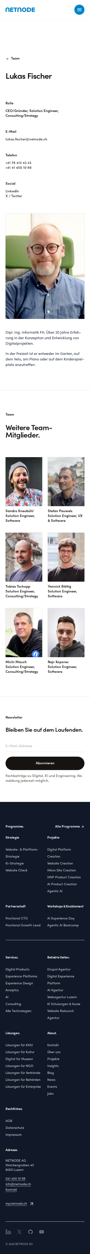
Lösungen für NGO (19, 1066)
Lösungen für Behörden (23, 1080)
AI (7, 997)
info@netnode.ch (18, 1184)
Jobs (50, 1093)
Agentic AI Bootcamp (63, 925)
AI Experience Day (61, 918)
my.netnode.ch (16, 1203)
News (51, 1080)
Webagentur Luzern (62, 997)
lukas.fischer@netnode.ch (26, 139)
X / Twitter (14, 196)
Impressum (14, 1134)
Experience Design (19, 983)
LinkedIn (12, 191)
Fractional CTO (17, 918)
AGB (9, 1121)
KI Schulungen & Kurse (63, 1004)
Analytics (12, 990)
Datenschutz (15, 1128)
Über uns (53, 1052)
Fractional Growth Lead (23, 925)
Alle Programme (67, 826)
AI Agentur (55, 990)
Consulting (13, 1004)
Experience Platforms (21, 976)
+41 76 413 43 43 (18, 163)
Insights (53, 1066)
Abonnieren (45, 763)
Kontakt (53, 1045)
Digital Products (17, 969)
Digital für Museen (19, 1059)
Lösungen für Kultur (20, 1052)
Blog (50, 1073)
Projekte (53, 1059)
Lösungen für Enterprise (23, 1086)
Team (13, 58)
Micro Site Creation (61, 870)
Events (52, 1086)
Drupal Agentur (58, 969)
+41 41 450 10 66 (19, 167)
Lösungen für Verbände (23, 1073)
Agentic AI (55, 891)
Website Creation (60, 863)
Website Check (16, 870)
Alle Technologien (18, 1011)
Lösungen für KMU (19, 1045)
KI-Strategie (15, 863)
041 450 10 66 (15, 1178)
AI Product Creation (62, 884)
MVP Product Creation (64, 877)
